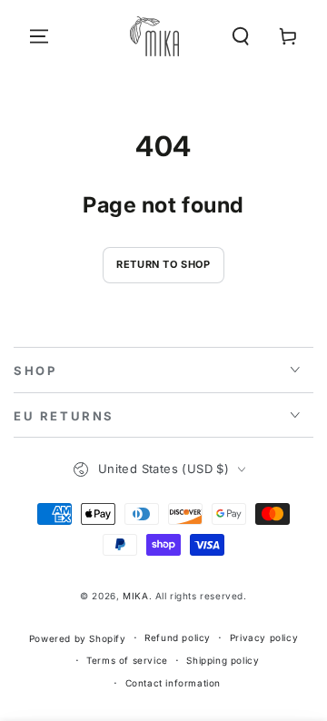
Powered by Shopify (77, 638)
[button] (240, 36)
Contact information (173, 682)
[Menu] (39, 36)
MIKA (135, 595)
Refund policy (177, 637)
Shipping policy (222, 660)
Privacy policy (264, 637)
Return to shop (163, 264)
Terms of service (127, 660)
